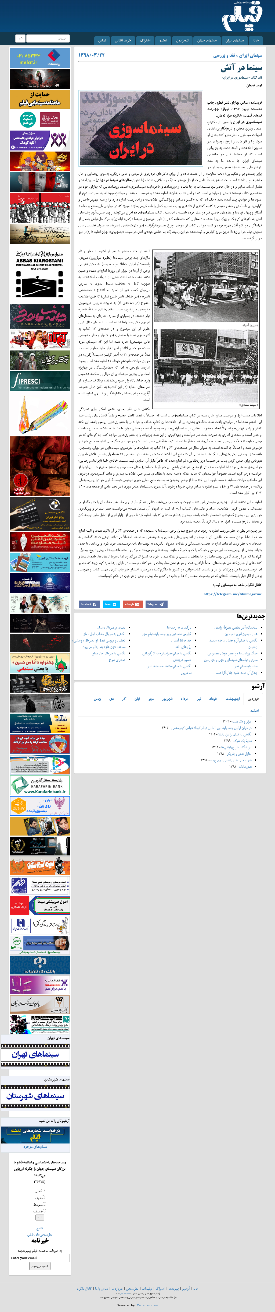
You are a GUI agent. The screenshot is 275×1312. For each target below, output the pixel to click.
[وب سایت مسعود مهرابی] (40, 413)
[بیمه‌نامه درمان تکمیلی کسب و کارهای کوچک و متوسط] (40, 57)
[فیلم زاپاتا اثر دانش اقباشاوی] (40, 466)
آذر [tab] (124, 699)
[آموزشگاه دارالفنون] (40, 683)
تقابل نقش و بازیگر (239, 753)
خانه (256, 40)
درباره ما (117, 1288)
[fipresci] (40, 381)
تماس (102, 40)
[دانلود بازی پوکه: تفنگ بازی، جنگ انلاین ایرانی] (40, 161)
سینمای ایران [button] (235, 40)
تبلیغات (147, 1288)
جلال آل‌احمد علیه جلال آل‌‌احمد (237, 672)
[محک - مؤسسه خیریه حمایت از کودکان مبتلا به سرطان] (40, 119)
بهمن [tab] (97, 699)
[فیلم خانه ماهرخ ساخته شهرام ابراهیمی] (40, 316)
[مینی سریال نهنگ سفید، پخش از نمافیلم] (40, 181)
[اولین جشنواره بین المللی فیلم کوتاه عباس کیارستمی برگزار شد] (40, 274)
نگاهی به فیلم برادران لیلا (235, 734)
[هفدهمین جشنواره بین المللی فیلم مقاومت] (40, 541)
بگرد (20, 38)
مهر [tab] (151, 699)
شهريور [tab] (167, 699)
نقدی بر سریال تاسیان (111, 627)
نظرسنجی (132, 1288)
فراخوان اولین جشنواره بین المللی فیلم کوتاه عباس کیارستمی (211, 728)
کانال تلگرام (84, 1288)
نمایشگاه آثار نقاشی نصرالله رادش (236, 627)
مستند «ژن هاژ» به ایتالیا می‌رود (103, 647)
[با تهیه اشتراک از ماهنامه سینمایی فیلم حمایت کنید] (40, 99)
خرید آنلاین (123, 40)
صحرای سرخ (117, 660)
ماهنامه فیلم (125, 1293)
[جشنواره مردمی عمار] (40, 583)
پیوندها (173, 1288)
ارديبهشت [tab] (233, 699)
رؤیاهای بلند (183, 647)
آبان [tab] (137, 699)
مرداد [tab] (185, 699)
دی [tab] (111, 699)
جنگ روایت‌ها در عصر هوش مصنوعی (233, 653)
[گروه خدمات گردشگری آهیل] (40, 562)
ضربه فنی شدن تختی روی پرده (231, 760)
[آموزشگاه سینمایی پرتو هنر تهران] (40, 514)
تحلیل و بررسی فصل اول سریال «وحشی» (98, 640)
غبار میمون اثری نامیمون (241, 634)
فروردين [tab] (253, 699)
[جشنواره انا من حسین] (40, 662)
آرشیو (163, 40)
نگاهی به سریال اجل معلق (108, 653)
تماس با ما (101, 1288)
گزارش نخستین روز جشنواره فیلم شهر (166, 634)
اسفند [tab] (254, 710)
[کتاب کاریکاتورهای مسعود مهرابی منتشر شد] (40, 208)
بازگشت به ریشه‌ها (179, 627)
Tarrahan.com (147, 1305)
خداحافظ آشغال (181, 640)
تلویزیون (182, 40)
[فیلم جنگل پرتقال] (40, 360)
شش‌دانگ (245, 766)
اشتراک (145, 40)
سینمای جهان (207, 40)
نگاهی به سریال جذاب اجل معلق (104, 634)
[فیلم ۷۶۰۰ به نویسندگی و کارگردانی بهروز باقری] (40, 233)
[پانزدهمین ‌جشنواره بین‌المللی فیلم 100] (40, 78)
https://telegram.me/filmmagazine (233, 594)
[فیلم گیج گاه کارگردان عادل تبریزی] (40, 339)
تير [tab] (199, 699)
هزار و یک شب (242, 721)
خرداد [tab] (213, 699)
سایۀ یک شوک (242, 741)
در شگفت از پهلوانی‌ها (236, 747)
